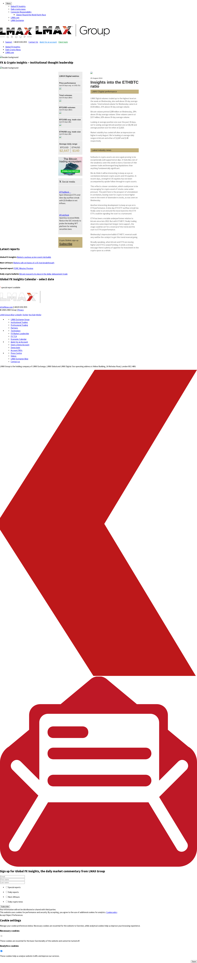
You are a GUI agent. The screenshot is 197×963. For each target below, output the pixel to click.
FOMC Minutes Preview (23, 268)
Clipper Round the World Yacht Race (31, 14)
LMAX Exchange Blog (19, 359)
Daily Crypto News (13, 49)
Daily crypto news (18, 9)
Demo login (15, 347)
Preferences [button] (17, 915)
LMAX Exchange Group (20, 319)
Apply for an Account (19, 342)
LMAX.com (15, 17)
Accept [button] (3, 915)
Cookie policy (111, 912)
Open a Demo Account (20, 344)
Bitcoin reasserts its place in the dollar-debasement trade (43, 274)
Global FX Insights (18, 6)
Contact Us (33, 42)
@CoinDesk (64, 215)
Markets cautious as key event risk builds (34, 257)
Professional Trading (19, 325)
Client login (63, 42)
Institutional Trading (19, 322)
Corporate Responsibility (21, 12)
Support (8, 42)
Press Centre (16, 353)
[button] (8, 3)
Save (194, 962)
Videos (13, 356)
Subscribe (65, 244)
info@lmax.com (6, 307)
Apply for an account (48, 42)
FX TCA (14, 336)
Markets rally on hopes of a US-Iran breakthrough (33, 262)
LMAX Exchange (17, 20)
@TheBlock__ (65, 192)
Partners (14, 328)
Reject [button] (9, 915)
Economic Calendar (19, 339)
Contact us (15, 361)
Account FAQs (16, 350)
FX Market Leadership (20, 333)
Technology (16, 330)
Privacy (21, 310)
